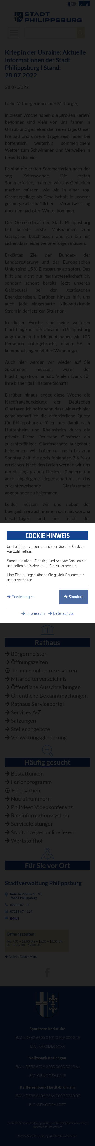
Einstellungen (23, 596)
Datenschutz (63, 613)
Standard (76, 596)
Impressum (35, 613)
